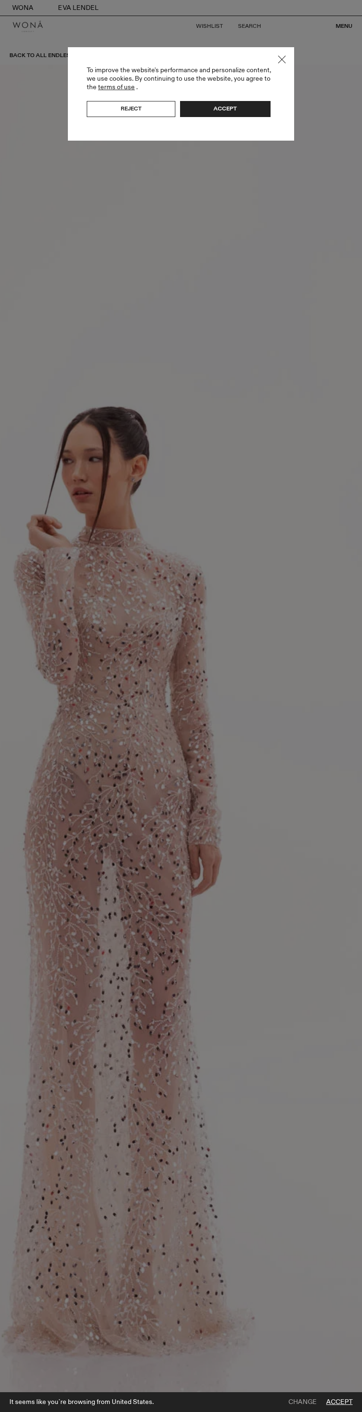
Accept (339, 1402)
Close (281, 59)
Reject (131, 108)
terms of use (116, 87)
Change (302, 1402)
